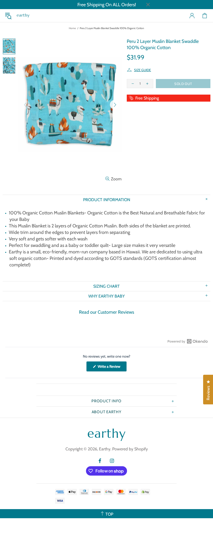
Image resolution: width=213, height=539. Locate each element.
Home (72, 28)
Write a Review (112, 368)
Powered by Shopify (130, 448)
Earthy (23, 16)
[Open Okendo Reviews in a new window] (188, 341)
